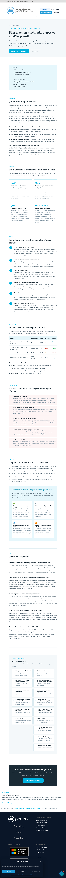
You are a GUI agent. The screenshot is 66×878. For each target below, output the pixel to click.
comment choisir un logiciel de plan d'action (27, 808)
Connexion (56, 12)
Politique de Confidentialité (26, 875)
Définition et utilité (19, 70)
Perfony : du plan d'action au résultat (24, 82)
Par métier (54, 6)
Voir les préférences (36, 871)
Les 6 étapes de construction (21, 74)
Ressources (44, 9)
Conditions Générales (43, 850)
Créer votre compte (46, 12)
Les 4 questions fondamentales (22, 72)
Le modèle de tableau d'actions (22, 77)
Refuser (23, 871)
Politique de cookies (15, 875)
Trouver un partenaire (42, 830)
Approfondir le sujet (19, 86)
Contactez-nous (40, 825)
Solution (46, 6)
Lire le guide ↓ (36, 51)
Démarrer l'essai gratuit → (33, 780)
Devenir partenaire (41, 828)
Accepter (9, 871)
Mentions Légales (42, 847)
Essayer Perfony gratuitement (19, 51)
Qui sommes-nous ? (41, 820)
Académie (39, 858)
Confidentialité (41, 852)
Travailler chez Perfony (42, 822)
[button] (41, 861)
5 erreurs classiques (19, 79)
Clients (52, 9)
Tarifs (57, 9)
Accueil (10, 25)
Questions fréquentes (20, 84)
